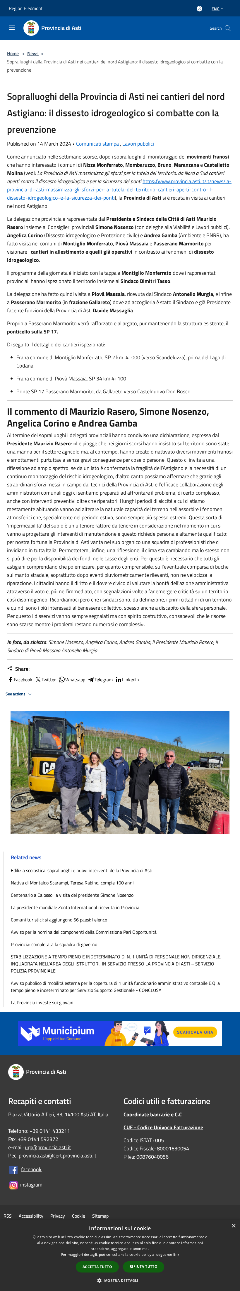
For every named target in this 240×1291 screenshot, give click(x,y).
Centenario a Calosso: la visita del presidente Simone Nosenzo (72, 895)
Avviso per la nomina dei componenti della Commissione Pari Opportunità (84, 932)
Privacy (57, 1215)
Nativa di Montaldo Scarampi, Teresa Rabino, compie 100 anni (72, 882)
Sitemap (100, 1215)
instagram (31, 1185)
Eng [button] (216, 9)
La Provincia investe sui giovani (42, 1002)
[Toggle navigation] (11, 27)
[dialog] (120, 1255)
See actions (16, 694)
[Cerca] (227, 28)
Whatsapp (75, 679)
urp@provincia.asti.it (48, 1147)
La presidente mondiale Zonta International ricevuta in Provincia (75, 907)
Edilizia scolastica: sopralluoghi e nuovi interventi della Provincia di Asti (81, 870)
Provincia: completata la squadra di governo (54, 944)
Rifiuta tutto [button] (143, 1266)
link (176, 1254)
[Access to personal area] (199, 9)
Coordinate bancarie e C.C (153, 1114)
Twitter (49, 679)
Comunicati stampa (97, 144)
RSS (8, 1215)
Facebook (23, 679)
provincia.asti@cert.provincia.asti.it (57, 1155)
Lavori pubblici (138, 144)
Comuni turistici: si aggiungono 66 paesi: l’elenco (60, 919)
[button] (120, 1280)
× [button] (233, 1226)
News (33, 53)
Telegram (104, 679)
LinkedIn (130, 679)
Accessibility (31, 1215)
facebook (31, 1169)
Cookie (78, 1215)
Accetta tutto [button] (97, 1266)
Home (13, 53)
